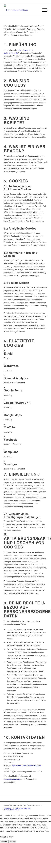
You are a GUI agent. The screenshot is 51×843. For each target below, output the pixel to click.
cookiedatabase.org (12, 779)
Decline (4, 841)
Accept (12, 841)
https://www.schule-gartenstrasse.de (26, 765)
